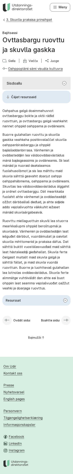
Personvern (12, 411)
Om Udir (9, 366)
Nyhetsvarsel (13, 392)
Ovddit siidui (21, 320)
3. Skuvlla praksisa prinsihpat (29, 20)
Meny (63, 7)
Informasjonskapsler (19, 425)
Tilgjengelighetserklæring (23, 418)
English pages (14, 399)
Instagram (17, 450)
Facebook (16, 437)
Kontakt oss (12, 373)
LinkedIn (15, 443)
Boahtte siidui (50, 320)
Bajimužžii (34, 337)
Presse (8, 385)
